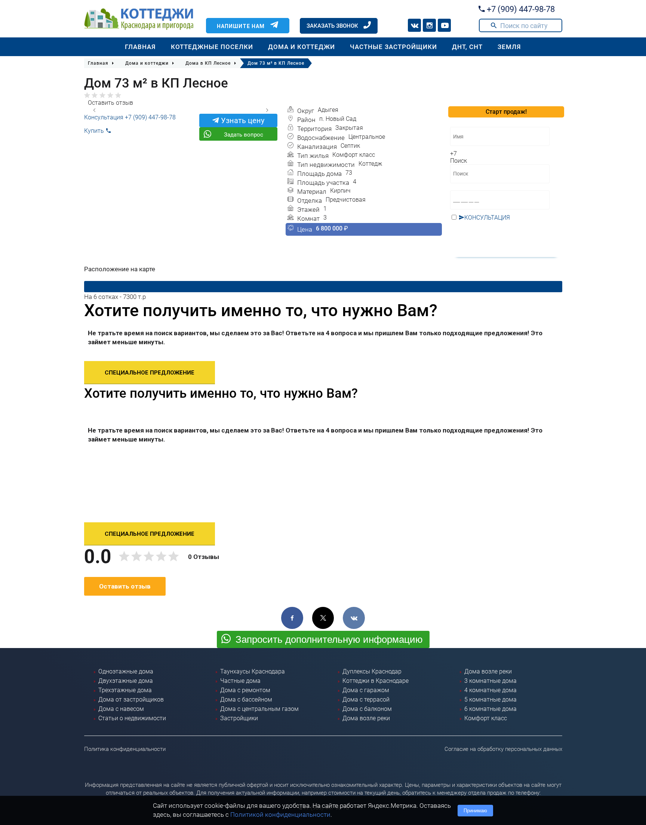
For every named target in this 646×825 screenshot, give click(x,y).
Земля (509, 47)
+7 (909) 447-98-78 (520, 9)
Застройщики (239, 718)
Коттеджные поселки (212, 47)
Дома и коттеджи (301, 47)
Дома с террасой (366, 699)
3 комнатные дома (490, 680)
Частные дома (240, 680)
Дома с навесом (121, 708)
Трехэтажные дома (125, 690)
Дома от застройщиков (131, 699)
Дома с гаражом (365, 690)
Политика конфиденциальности (125, 749)
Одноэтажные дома (125, 671)
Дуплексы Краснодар (372, 671)
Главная (140, 47)
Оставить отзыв (110, 102)
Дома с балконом (367, 708)
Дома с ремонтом (245, 690)
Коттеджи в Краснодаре (375, 680)
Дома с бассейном (246, 699)
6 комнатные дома (490, 708)
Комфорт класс (485, 718)
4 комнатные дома (490, 690)
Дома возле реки (366, 718)
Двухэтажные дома (125, 680)
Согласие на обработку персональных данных (503, 749)
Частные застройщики (393, 47)
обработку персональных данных (499, 234)
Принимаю (475, 810)
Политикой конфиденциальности (280, 814)
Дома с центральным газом (259, 708)
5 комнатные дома (490, 699)
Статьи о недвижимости (132, 718)
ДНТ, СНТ (467, 47)
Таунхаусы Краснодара (252, 671)
